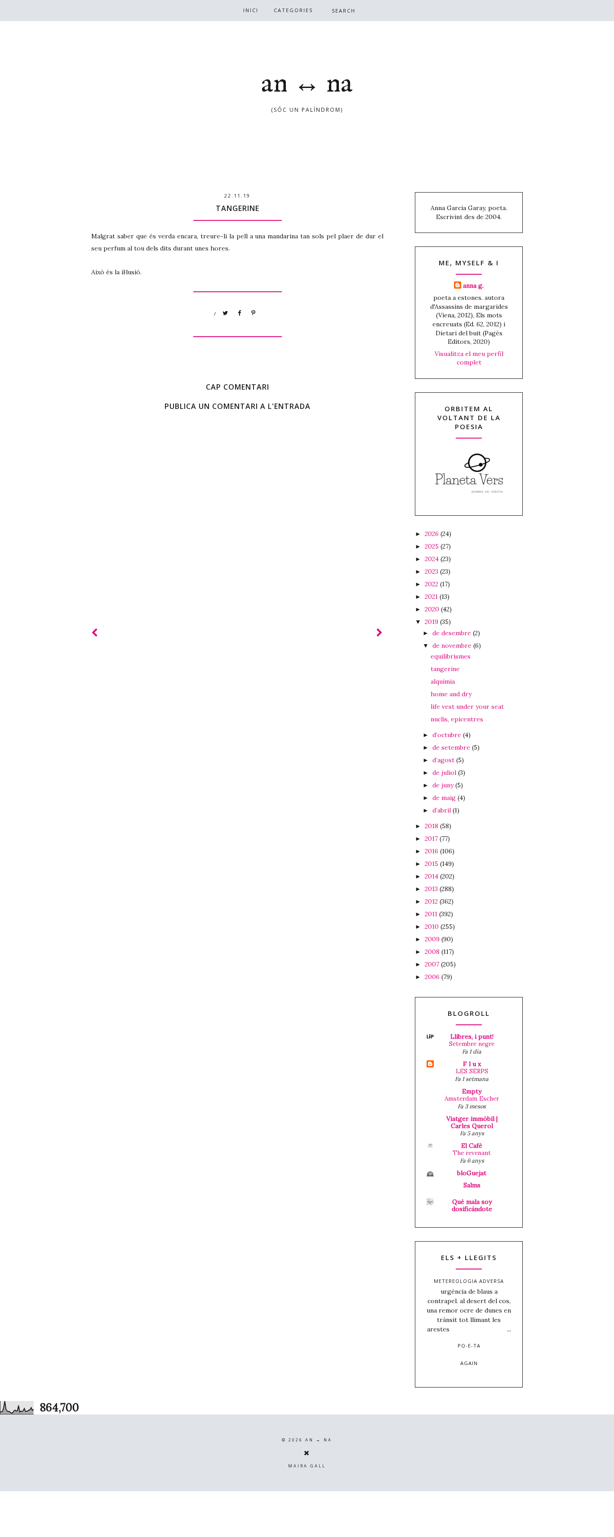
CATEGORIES (293, 10)
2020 (433, 609)
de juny (443, 785)
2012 (432, 901)
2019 (432, 622)
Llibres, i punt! (472, 1036)
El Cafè (471, 1146)
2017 (432, 838)
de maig (445, 798)
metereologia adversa (469, 1281)
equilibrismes (451, 656)
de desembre (452, 633)
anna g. (473, 285)
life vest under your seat (467, 707)
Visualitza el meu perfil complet (469, 358)
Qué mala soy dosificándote (472, 1205)
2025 (432, 546)
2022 (432, 584)
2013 (432, 889)
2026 (432, 534)
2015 (432, 864)
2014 (432, 876)
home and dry (451, 694)
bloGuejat (471, 1173)
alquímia (443, 681)
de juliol (445, 772)
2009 (433, 939)
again (469, 1363)
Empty (471, 1091)
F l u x (472, 1064)
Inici (250, 10)
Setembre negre (471, 1044)
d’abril (442, 810)
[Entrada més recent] (94, 632)
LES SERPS (472, 1071)
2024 (432, 559)
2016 (432, 851)
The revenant (472, 1153)
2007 (433, 964)
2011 (432, 914)
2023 (432, 571)
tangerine (445, 669)
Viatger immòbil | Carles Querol (472, 1122)
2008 (433, 952)
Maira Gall (307, 1466)
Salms (472, 1185)
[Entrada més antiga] (379, 632)
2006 (433, 977)
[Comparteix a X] (225, 313)
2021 (432, 597)
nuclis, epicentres (457, 719)
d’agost (444, 760)
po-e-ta (469, 1345)
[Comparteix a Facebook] (239, 313)
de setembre (452, 747)
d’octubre (447, 735)
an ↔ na (307, 84)
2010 (432, 926)
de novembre (452, 645)
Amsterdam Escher (472, 1098)
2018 (432, 826)
